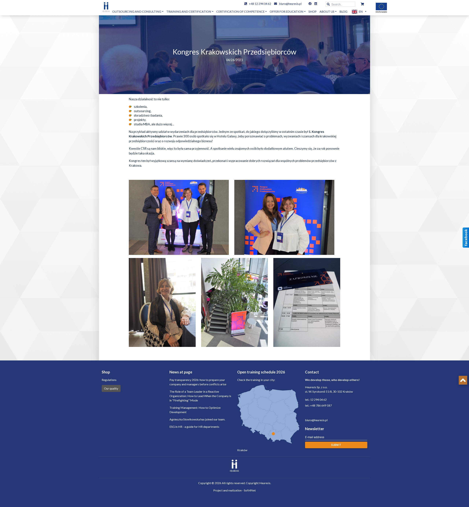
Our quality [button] (111, 388)
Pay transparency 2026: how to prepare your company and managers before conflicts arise (197, 382)
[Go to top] (463, 380)
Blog (343, 11)
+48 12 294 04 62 (260, 3)
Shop (313, 11)
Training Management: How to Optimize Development (195, 410)
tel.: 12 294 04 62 (316, 399)
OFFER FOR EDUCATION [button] (286, 11)
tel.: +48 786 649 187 (318, 405)
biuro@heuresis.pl (290, 3)
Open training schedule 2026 (261, 372)
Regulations (109, 379)
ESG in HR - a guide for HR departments (194, 426)
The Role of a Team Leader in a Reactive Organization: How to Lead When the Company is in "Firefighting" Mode (200, 396)
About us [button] (327, 11)
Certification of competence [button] (240, 11)
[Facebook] (310, 3)
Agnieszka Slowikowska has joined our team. (197, 419)
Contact (312, 372)
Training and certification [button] (188, 11)
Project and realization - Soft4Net (234, 490)
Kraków (242, 450)
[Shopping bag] (362, 4)
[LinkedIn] (315, 3)
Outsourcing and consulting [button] (136, 11)
